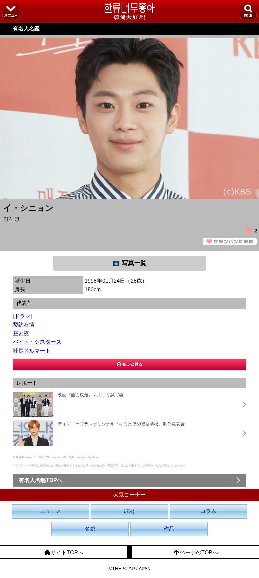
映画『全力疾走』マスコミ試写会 (90, 395)
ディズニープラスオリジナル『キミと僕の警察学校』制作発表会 (121, 423)
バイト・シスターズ (37, 342)
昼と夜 (21, 333)
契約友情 (23, 325)
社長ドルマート (32, 351)
